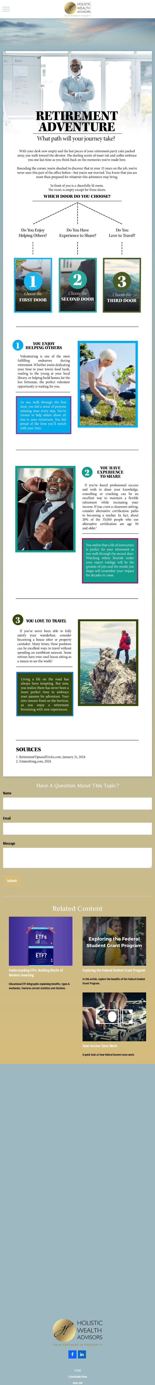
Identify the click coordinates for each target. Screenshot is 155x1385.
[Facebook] (72, 1354)
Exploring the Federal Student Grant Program (114, 970)
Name (7, 793)
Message (9, 843)
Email (7, 818)
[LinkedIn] (82, 1354)
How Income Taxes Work (100, 1045)
